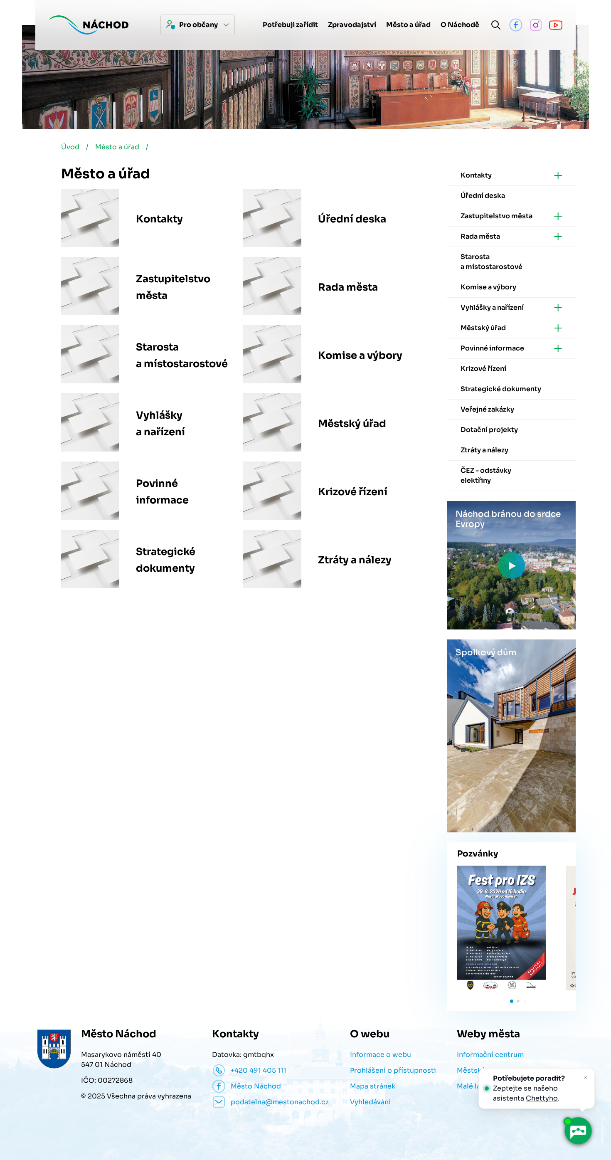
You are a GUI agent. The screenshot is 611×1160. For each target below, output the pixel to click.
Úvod (70, 147)
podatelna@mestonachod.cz (280, 1102)
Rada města (348, 287)
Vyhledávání (370, 1102)
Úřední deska (352, 219)
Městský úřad (352, 423)
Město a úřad (117, 147)
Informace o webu (380, 1054)
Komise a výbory (360, 355)
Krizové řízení (352, 492)
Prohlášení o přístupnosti (393, 1070)
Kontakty (159, 219)
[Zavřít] (585, 1077)
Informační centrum (490, 1054)
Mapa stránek (372, 1086)
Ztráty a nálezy (355, 560)
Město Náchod (256, 1086)
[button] (511, 1001)
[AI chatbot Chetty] (577, 1131)
